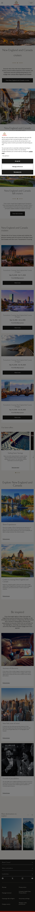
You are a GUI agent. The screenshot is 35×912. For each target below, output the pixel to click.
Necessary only (17, 172)
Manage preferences (17, 166)
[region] (17, 153)
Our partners (5, 155)
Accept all (17, 161)
